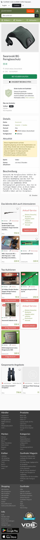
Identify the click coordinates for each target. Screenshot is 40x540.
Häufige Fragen (6, 525)
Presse (22, 506)
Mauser (3, 437)
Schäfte (25, 125)
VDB (2, 424)
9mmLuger (4, 466)
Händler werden (25, 491)
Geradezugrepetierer (26, 447)
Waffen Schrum (6, 422)
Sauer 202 (23, 417)
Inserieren (30, 11)
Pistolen (22, 445)
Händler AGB (5, 517)
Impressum (4, 523)
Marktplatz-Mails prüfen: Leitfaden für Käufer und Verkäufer (27, 458)
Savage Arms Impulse (26, 428)
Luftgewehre (24, 443)
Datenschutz (5, 519)
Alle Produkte (5, 493)
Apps (21, 503)
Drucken (34, 195)
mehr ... (3, 428)
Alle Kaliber (4, 497)
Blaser (3, 441)
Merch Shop (23, 508)
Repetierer (23, 437)
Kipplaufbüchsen (25, 439)
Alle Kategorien (6, 491)
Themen (3, 499)
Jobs (21, 501)
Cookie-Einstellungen (7, 521)
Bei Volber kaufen (20, 76)
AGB (2, 515)
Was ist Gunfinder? (25, 493)
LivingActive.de (6, 419)
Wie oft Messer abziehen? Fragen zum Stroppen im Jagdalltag (28, 472)
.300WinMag (5, 460)
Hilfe (21, 489)
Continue (16, 5)
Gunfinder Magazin (26, 499)
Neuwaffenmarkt (6, 503)
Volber (5, 106)
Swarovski (18, 122)
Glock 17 (23, 419)
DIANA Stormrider (25, 426)
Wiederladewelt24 (7, 426)
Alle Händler (5, 495)
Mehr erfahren (29, 97)
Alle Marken (5, 489)
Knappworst (5, 417)
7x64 (3, 462)
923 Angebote (7, 110)
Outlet (3, 501)
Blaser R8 (23, 415)
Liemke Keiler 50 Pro (26, 422)
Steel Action (5, 445)
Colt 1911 (23, 424)
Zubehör (17, 125)
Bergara (3, 447)
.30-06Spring (5, 458)
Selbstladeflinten (25, 441)
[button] (36, 11)
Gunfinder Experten (26, 495)
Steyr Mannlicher (6, 443)
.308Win (4, 456)
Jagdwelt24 (5, 415)
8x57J (3, 464)
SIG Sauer (4, 439)
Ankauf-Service (24, 497)
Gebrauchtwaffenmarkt (8, 506)
